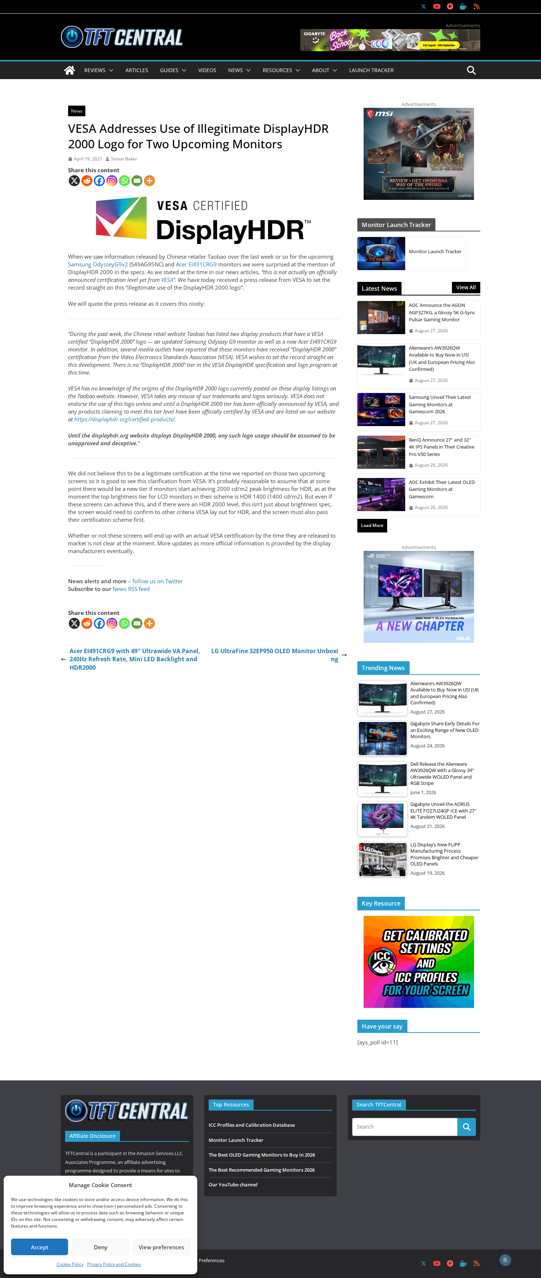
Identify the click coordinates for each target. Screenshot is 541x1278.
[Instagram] (111, 180)
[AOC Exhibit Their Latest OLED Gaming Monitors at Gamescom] (381, 497)
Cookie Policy (70, 1264)
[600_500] (419, 554)
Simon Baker (124, 159)
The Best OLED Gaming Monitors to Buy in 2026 (262, 1154)
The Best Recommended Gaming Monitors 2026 (262, 1170)
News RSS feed (131, 588)
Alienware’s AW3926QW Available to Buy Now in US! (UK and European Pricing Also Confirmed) (442, 358)
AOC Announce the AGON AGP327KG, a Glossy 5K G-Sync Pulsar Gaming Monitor (442, 312)
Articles (136, 70)
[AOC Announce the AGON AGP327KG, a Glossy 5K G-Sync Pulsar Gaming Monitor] (381, 320)
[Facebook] (99, 180)
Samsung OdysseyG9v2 (98, 264)
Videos (207, 70)
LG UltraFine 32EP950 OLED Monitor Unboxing (274, 655)
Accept (40, 1247)
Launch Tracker (371, 70)
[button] (110, 70)
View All (466, 287)
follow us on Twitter (157, 581)
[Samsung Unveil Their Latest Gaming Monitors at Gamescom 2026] (381, 412)
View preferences (161, 1247)
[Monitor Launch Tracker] (381, 253)
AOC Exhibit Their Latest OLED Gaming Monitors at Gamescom (442, 489)
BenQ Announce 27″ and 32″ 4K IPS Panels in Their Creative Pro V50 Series (441, 446)
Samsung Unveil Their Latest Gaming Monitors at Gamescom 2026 (440, 404)
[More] (149, 180)
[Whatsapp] (124, 180)
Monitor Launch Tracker (435, 251)
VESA (167, 279)
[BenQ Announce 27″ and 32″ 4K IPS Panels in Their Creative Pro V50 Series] (381, 455)
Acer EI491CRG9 (196, 264)
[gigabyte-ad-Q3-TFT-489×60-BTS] (390, 32)
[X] (74, 180)
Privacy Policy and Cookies (114, 1264)
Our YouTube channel (233, 1184)
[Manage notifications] (505, 1260)
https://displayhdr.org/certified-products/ (124, 419)
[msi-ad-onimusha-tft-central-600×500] (419, 111)
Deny (100, 1247)
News (76, 111)
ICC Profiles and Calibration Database (252, 1125)
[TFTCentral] (69, 70)
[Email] (136, 180)
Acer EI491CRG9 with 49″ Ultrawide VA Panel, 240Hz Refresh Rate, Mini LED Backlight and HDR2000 (135, 659)
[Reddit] (86, 180)
